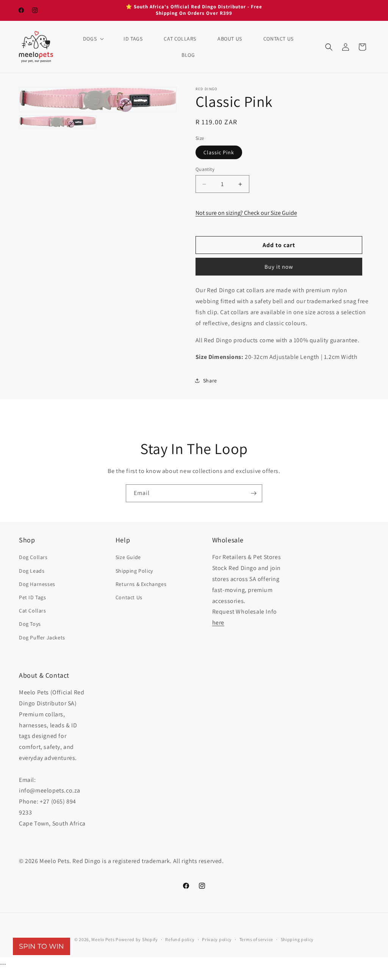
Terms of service (256, 939)
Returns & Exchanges (141, 584)
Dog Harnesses (37, 584)
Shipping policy (297, 939)
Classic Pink (218, 152)
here (218, 623)
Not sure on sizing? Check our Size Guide (246, 213)
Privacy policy (217, 939)
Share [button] (210, 380)
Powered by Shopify (137, 939)
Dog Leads (31, 570)
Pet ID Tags (32, 597)
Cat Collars (32, 610)
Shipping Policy (134, 570)
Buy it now (278, 266)
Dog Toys (30, 623)
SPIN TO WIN (41, 946)
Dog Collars (33, 557)
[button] (92, 39)
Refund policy (179, 939)
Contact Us (129, 597)
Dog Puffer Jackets (42, 637)
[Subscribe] (253, 493)
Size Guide (128, 557)
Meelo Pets (102, 939)
